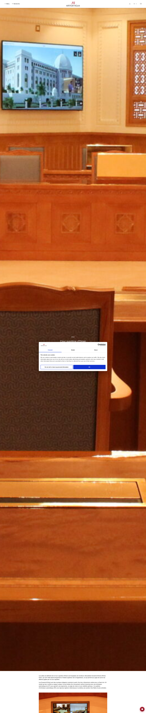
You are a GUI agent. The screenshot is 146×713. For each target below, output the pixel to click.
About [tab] (95, 350)
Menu (7, 4)
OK (89, 367)
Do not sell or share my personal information (56, 367)
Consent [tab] (50, 350)
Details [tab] (73, 350)
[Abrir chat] (142, 709)
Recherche (17, 4)
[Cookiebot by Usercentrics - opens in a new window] (99, 345)
